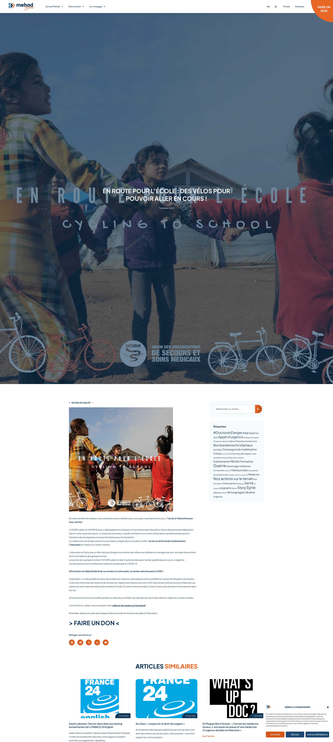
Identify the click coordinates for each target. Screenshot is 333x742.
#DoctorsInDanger (227, 433)
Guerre (219, 465)
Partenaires (229, 483)
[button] (327, 707)
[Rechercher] (258, 409)
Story (241, 487)
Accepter (275, 734)
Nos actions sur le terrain (233, 478)
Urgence (217, 496)
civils (223, 454)
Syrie (250, 487)
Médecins (253, 474)
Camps (217, 453)
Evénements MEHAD (226, 461)
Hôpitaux (236, 470)
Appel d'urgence (230, 437)
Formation (246, 461)
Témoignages (236, 492)
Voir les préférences (317, 734)
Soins (234, 488)
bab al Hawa (235, 441)
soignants (225, 488)
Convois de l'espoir (241, 453)
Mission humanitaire (241, 475)
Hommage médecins (238, 466)
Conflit (228, 454)
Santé (248, 483)
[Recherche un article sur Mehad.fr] (276, 7)
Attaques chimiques (251, 438)
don (235, 457)
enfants (241, 458)
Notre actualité (81, 402)
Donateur (299, 6)
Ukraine (250, 492)
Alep (246, 433)
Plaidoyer (240, 483)
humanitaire (219, 470)
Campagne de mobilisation (239, 449)
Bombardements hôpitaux (232, 445)
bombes (217, 449)
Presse (286, 6)
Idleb (245, 470)
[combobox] (234, 409)
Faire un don (324, 9)
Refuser (295, 734)
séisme (216, 492)
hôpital (227, 471)
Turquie (223, 493)
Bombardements (249, 441)
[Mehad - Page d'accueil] (21, 7)
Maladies (231, 475)
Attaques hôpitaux (221, 441)
